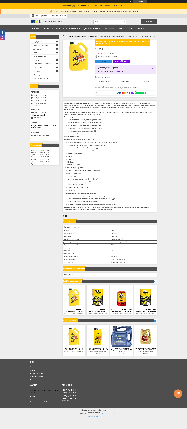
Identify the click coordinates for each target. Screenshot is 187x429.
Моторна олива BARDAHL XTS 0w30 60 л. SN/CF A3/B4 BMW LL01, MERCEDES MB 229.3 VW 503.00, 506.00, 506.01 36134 (145, 311)
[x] (66, 216)
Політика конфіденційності (110, 414)
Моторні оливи (89, 36)
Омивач (36, 53)
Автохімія (36, 71)
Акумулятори (38, 42)
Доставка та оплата (92, 29)
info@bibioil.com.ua (39, 112)
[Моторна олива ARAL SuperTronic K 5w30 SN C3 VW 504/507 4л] (121, 336)
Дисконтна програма (71, 29)
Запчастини (37, 67)
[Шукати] (124, 22)
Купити (104, 61)
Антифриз (37, 49)
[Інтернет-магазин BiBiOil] (35, 21)
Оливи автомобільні (76, 36)
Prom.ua (103, 410)
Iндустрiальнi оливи (40, 78)
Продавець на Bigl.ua (93, 412)
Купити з (118, 61)
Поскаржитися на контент (93, 414)
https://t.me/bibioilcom (40, 115)
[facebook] (63, 216)
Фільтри (36, 60)
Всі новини (33, 367)
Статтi (32, 380)
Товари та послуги (51, 29)
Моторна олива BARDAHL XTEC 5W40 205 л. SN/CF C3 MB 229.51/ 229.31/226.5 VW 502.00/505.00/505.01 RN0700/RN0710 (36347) (97, 311)
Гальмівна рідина (39, 56)
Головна (35, 29)
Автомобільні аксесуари (42, 64)
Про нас (129, 29)
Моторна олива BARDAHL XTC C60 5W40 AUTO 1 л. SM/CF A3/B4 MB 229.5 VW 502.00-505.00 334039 (121, 311)
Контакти (140, 29)
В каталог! (118, 6)
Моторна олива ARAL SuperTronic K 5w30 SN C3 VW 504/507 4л (121, 349)
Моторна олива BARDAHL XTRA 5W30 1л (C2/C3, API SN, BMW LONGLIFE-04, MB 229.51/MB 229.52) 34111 (97, 349)
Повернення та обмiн (113, 29)
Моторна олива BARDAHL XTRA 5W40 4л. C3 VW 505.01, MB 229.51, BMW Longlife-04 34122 (74, 311)
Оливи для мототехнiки (42, 75)
